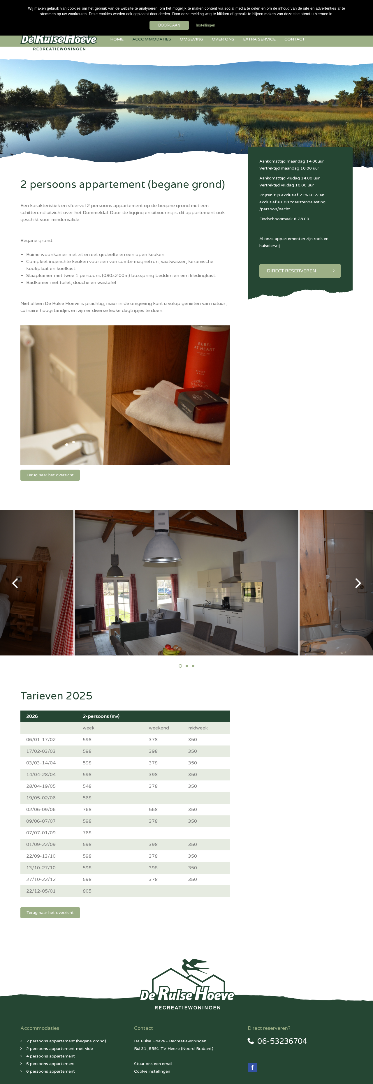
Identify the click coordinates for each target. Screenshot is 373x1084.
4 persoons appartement (50, 1056)
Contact (294, 39)
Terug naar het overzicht (50, 475)
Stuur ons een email (153, 1063)
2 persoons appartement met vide (59, 1048)
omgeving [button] (191, 39)
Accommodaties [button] (151, 39)
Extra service (259, 39)
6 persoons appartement (50, 1071)
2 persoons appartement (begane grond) (66, 1041)
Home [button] (117, 39)
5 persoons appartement (50, 1063)
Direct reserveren (291, 271)
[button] (40, 582)
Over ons (223, 39)
